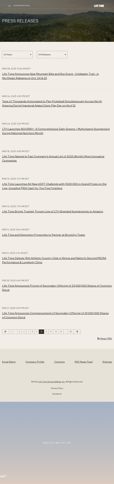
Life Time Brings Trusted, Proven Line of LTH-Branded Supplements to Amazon (52, 211)
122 (71, 331)
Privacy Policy (57, 388)
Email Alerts (9, 361)
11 (47, 331)
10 (42, 331)
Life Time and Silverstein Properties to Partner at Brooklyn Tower (43, 234)
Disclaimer (57, 394)
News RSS (104, 338)
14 (61, 331)
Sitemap (107, 361)
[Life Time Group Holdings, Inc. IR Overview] (99, 5)
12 (52, 331)
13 (56, 331)
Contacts (59, 361)
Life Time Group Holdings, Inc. (51, 382)
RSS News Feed (84, 361)
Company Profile (34, 361)
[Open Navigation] (9, 5)
